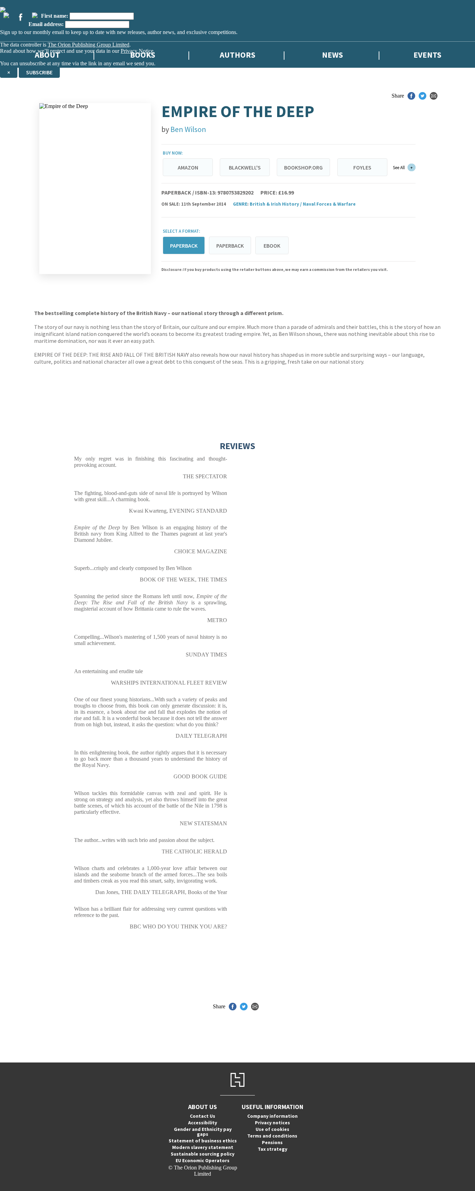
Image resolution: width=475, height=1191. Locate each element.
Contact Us (202, 1116)
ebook (272, 245)
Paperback (230, 245)
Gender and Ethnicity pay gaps (203, 1131)
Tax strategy (272, 1149)
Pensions (272, 1142)
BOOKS (142, 55)
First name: (54, 16)
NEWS (332, 55)
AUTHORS (237, 55)
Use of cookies (272, 1129)
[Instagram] (35, 15)
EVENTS (427, 55)
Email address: (46, 24)
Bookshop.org (303, 167)
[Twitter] (6, 15)
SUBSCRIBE (39, 72)
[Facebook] (20, 17)
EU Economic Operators (203, 1160)
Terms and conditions (272, 1136)
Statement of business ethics (203, 1141)
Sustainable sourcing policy (202, 1154)
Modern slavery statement (202, 1147)
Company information (272, 1116)
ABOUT (47, 55)
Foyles (362, 167)
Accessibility (202, 1122)
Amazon (188, 167)
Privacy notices (272, 1122)
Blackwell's (245, 167)
